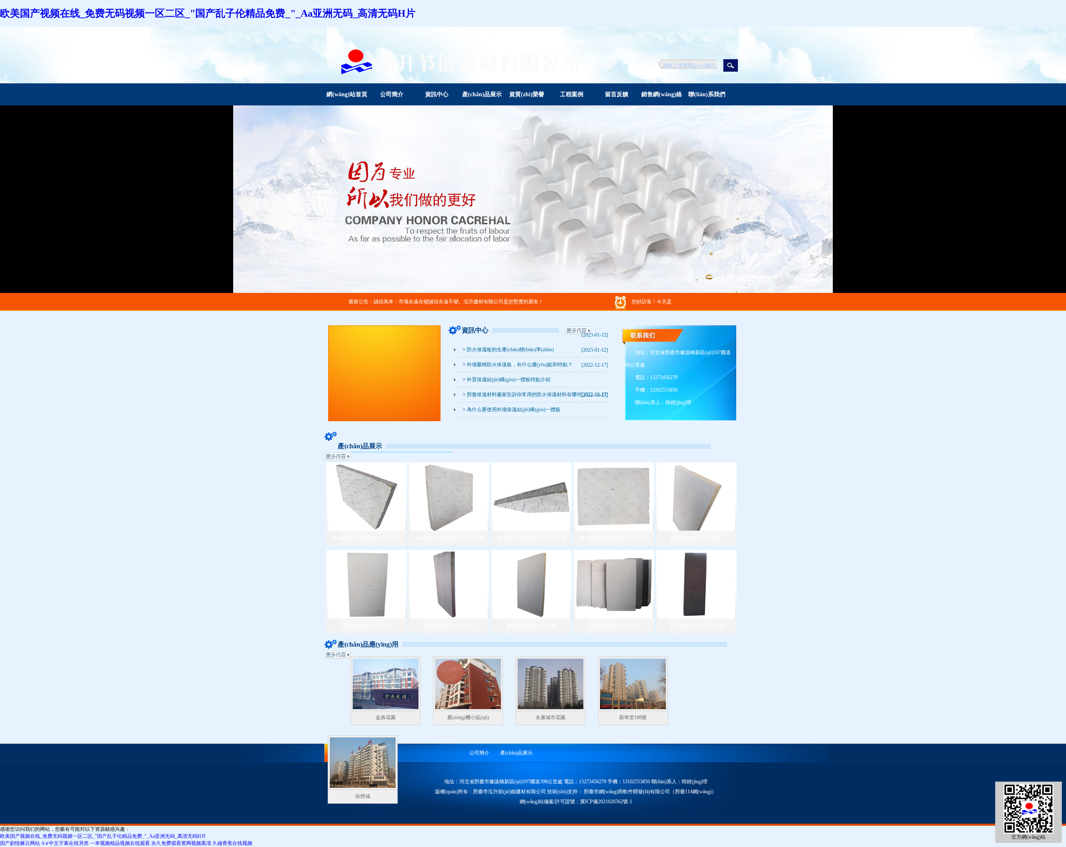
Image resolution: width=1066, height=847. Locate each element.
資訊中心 (436, 94)
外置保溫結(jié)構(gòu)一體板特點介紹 (506, 379)
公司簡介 (391, 94)
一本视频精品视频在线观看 (120, 843)
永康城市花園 (550, 717)
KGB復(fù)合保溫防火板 (696, 626)
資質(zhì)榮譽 (526, 94)
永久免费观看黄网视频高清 (181, 843)
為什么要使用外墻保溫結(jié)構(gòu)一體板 (511, 409)
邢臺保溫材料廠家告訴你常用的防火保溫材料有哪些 (522, 394)
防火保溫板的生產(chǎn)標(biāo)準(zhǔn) (508, 349)
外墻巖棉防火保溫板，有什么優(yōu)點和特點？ (518, 364)
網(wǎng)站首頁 (346, 94)
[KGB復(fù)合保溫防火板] (696, 617)
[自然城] (362, 788)
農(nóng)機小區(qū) (468, 717)
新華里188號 (633, 717)
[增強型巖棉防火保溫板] (696, 529)
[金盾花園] (385, 709)
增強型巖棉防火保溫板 (697, 538)
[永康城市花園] (550, 709)
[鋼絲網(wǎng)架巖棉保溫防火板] (366, 529)
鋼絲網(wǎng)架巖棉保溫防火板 (366, 538)
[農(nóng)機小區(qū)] (468, 709)
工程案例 (571, 94)
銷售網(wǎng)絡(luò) (661, 98)
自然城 (362, 796)
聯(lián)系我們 (706, 94)
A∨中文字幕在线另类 (65, 843)
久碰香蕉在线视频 (232, 843)
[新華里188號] (632, 709)
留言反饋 (616, 94)
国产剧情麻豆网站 (20, 843)
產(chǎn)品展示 (482, 94)
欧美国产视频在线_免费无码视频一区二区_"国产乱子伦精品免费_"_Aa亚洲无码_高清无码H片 (208, 13)
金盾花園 (386, 717)
